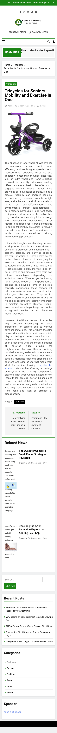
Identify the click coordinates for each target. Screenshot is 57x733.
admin (10, 105)
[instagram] (24, 12)
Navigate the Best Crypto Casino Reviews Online (29, 641)
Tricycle (20, 401)
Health (10, 686)
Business (11, 662)
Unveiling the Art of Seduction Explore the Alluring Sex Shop (31, 529)
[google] (32, 12)
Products (11, 83)
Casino (10, 668)
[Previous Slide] (49, 2)
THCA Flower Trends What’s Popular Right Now (26, 3)
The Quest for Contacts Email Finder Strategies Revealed (32, 454)
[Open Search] (48, 41)
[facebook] (20, 12)
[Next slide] (53, 2)
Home (10, 692)
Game (9, 680)
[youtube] (36, 12)
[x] (28, 12)
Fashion (10, 674)
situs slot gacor (12, 711)
